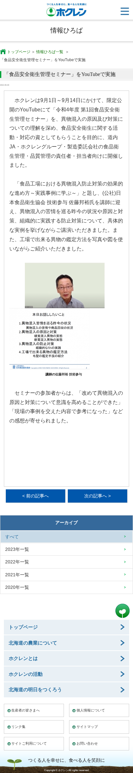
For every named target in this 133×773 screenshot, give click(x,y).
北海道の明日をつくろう (35, 689)
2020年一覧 (17, 587)
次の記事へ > (97, 495)
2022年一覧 (17, 561)
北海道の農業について (33, 643)
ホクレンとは (23, 658)
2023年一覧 (17, 549)
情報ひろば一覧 (50, 52)
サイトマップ (87, 727)
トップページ (18, 52)
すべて (12, 536)
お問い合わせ (87, 743)
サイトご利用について (29, 743)
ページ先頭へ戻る (122, 611)
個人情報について (91, 710)
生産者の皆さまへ (25, 710)
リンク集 (18, 727)
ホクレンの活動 (26, 674)
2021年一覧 (17, 574)
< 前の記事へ (35, 495)
